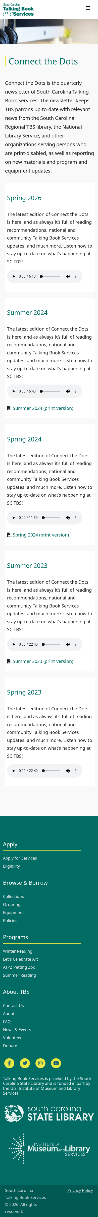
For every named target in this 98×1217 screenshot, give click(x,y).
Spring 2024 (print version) (41, 535)
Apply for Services (20, 858)
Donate (10, 1045)
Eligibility (11, 866)
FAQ (7, 1021)
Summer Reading (19, 975)
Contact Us (13, 1005)
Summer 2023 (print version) (43, 661)
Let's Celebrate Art (20, 959)
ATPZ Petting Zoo (19, 967)
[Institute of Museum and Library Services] (49, 1148)
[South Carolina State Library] (49, 1113)
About (9, 1013)
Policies (10, 920)
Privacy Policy (80, 1190)
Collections (13, 896)
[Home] (20, 9)
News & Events (17, 1029)
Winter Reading (17, 951)
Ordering (12, 904)
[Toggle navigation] (88, 10)
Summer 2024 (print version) (43, 408)
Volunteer (12, 1037)
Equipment (13, 912)
